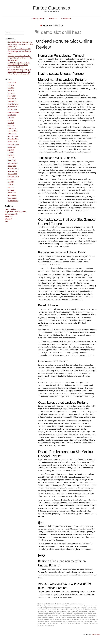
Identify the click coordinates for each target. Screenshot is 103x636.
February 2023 (12, 195)
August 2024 (12, 147)
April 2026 (11, 93)
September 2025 (13, 112)
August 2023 (12, 179)
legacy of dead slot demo (51, 619)
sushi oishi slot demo (65, 623)
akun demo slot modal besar (61, 606)
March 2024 (12, 160)
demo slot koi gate (43, 614)
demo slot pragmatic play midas (86, 614)
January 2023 (12, 198)
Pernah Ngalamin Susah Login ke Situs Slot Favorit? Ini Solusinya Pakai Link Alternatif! (20, 58)
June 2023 (11, 185)
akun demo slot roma (77, 606)
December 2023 (13, 168)
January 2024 (12, 166)
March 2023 (12, 193)
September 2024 (13, 144)
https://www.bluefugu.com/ (15, 211)
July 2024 (11, 150)
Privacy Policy (38, 18)
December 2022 (13, 201)
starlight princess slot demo (49, 623)
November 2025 (13, 107)
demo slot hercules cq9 (88, 612)
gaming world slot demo (69, 618)
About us (53, 18)
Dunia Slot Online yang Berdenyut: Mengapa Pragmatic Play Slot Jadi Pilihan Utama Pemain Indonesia (19, 72)
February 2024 (12, 163)
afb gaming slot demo (46, 606)
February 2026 (12, 99)
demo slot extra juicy (50, 612)
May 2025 (11, 123)
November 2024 (13, 139)
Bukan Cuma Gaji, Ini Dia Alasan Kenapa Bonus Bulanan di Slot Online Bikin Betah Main (18, 65)
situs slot (8, 219)
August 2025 (12, 115)
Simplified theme (96, 634)
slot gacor (9, 216)
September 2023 (13, 177)
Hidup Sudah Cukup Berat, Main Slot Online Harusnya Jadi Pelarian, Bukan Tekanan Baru (20, 44)
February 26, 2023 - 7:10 (47, 604)
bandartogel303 (11, 214)
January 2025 (12, 133)
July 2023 (11, 182)
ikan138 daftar (10, 209)
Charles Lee (60, 604)
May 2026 (11, 91)
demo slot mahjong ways (69, 614)
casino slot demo (55, 610)
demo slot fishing (62, 612)
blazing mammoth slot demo (51, 608)
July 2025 (11, 117)
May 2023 (11, 187)
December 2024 (13, 136)
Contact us (66, 18)
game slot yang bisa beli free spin (51, 618)
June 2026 (11, 88)
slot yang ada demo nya (80, 621)
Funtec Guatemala (51, 7)
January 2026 (12, 101)
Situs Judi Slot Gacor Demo (75, 604)
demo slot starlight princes (45, 615)
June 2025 (11, 120)
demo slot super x (59, 615)
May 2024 (11, 155)
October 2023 (12, 174)
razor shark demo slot (74, 619)
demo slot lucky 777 (55, 614)
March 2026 (12, 96)
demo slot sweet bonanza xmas (74, 615)
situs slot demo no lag (88, 619)
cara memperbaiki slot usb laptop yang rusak (73, 608)
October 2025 (12, 109)
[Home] (41, 25)
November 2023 (13, 171)
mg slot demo (63, 619)
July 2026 (11, 85)
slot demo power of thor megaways (61, 621)
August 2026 (12, 82)
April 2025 (11, 125)
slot (6, 221)
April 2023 (11, 190)
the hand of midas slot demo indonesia (83, 623)
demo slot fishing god (74, 612)
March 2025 (12, 128)
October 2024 (12, 142)
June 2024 (11, 152)
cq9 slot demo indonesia (68, 610)
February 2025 (12, 131)
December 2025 (13, 104)
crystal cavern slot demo (83, 610)
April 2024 (11, 158)
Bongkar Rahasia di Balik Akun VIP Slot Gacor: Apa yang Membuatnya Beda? (19, 51)
